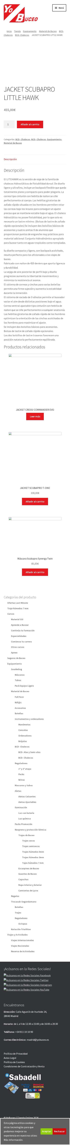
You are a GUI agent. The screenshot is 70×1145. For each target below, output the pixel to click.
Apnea (14, 652)
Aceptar (46, 1131)
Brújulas (22, 741)
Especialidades (18, 636)
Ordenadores (25, 735)
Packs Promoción (23, 824)
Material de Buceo (48, 31)
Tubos (18, 680)
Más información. (13, 1139)
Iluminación (21, 807)
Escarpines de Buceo (28, 868)
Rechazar (59, 1131)
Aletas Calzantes (27, 796)
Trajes (18, 912)
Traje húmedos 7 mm (17, 608)
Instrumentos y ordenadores (29, 718)
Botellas (19, 713)
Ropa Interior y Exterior (30, 884)
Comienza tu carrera (21, 641)
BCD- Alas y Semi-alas (29, 752)
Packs (21, 774)
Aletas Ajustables (27, 802)
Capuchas (23, 879)
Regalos (15, 896)
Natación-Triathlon (21, 929)
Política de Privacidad (16, 1053)
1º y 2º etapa (24, 768)
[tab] (35, 159)
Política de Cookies (14, 1062)
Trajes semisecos (31, 846)
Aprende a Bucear (20, 624)
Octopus (22, 923)
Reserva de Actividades (23, 951)
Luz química (24, 818)
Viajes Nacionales (20, 945)
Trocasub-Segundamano (23, 901)
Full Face (19, 696)
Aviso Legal (10, 1057)
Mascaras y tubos (24, 785)
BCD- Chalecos (22, 35)
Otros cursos (17, 647)
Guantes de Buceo (27, 873)
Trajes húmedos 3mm (33, 857)
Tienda (17, 31)
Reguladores (21, 763)
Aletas (18, 790)
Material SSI (17, 619)
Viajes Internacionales (22, 940)
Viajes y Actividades (17, 934)
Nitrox (21, 779)
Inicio (9, 31)
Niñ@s (18, 702)
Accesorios (20, 708)
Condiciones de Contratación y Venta (24, 1066)
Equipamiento (29, 31)
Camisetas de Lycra (28, 890)
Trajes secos (28, 840)
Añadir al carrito (30, 124)
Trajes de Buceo (26, 835)
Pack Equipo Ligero (24, 685)
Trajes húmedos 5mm (33, 851)
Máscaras (20, 674)
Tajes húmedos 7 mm (33, 862)
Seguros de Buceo (16, 658)
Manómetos (24, 724)
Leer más (35, 416)
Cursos (10, 613)
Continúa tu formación (23, 630)
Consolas (23, 730)
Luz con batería (26, 813)
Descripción (10, 159)
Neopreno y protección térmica (30, 829)
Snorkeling (16, 669)
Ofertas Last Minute (17, 602)
